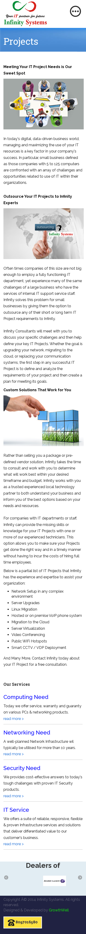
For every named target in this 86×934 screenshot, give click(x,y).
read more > (13, 718)
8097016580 (26, 922)
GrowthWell (59, 910)
